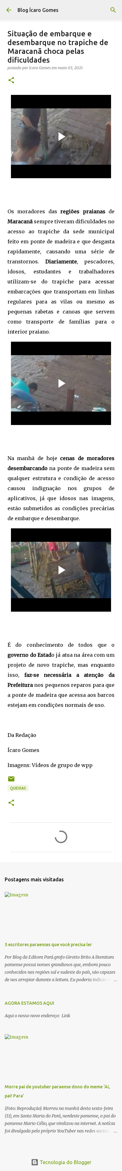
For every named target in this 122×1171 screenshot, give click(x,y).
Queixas (18, 788)
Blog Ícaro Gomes (38, 10)
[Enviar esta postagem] (11, 781)
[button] (11, 80)
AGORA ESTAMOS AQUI (29, 1003)
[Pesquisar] (113, 10)
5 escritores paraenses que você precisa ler (48, 944)
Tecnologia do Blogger (64, 1162)
